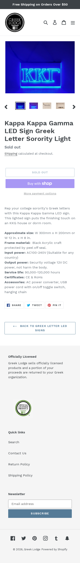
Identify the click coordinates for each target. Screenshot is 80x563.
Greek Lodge (32, 549)
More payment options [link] (40, 193)
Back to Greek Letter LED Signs (43, 328)
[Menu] (72, 22)
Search (13, 442)
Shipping (11, 153)
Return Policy (19, 464)
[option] (20, 106)
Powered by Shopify (54, 549)
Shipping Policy (20, 475)
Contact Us (17, 453)
